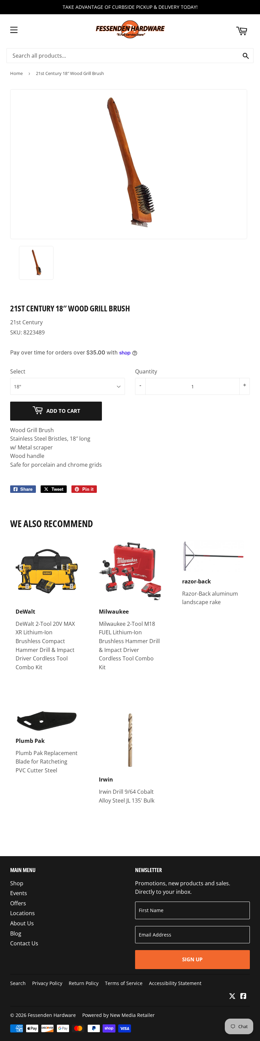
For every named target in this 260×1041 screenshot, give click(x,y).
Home (16, 73)
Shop (16, 883)
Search (18, 983)
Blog (15, 933)
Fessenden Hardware (52, 1015)
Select (17, 371)
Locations (22, 913)
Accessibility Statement (175, 983)
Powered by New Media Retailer (118, 1015)
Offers (18, 903)
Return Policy (84, 983)
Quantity (146, 371)
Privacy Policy (47, 983)
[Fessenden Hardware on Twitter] (232, 996)
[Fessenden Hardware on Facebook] (243, 996)
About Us (22, 923)
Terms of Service (124, 983)
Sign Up (192, 959)
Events (18, 893)
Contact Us (24, 943)
